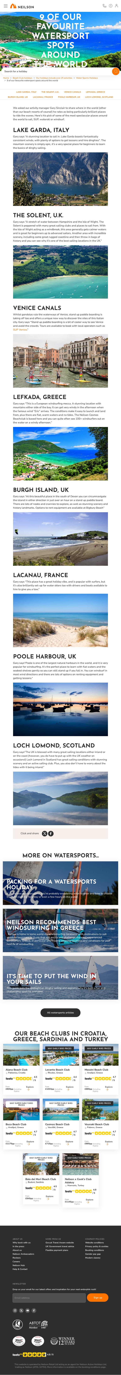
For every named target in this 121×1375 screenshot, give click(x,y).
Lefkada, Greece (95, 92)
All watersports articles (60, 1012)
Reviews (17, 1257)
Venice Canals (72, 92)
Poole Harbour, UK (69, 97)
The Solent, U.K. (50, 92)
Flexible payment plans (57, 1250)
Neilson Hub (19, 1265)
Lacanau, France (43, 97)
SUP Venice (20, 329)
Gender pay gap (93, 1254)
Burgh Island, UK (18, 97)
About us (17, 1250)
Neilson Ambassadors (23, 1254)
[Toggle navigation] (5, 6)
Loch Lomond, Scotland (99, 97)
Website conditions (94, 1242)
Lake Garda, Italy (26, 92)
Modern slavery (92, 1257)
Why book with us (22, 1242)
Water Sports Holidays (87, 78)
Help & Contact (20, 1269)
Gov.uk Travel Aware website (60, 1242)
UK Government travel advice (60, 1246)
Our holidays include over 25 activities (54, 78)
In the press (18, 1246)
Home (6, 78)
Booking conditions (94, 1250)
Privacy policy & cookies (96, 1246)
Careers (16, 1261)
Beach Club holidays (22, 78)
